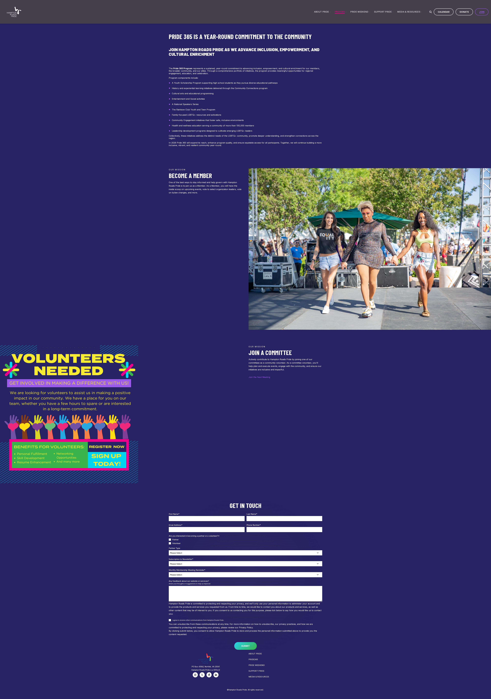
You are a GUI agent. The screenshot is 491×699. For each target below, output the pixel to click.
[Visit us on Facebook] (209, 674)
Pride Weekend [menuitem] (257, 665)
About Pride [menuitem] (255, 653)
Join (481, 12)
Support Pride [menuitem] (256, 671)
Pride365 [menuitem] (253, 659)
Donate (464, 12)
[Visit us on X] (202, 674)
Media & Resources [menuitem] (259, 676)
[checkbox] (245, 541)
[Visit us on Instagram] (195, 674)
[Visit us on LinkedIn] (216, 674)
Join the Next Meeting (259, 377)
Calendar (443, 12)
